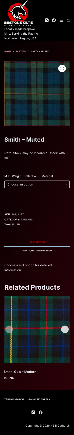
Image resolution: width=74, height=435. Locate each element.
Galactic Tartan (39, 399)
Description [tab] (37, 242)
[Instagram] (47, 20)
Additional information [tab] (37, 250)
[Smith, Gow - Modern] (37, 329)
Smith (16, 224)
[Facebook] (54, 20)
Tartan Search (14, 399)
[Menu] (61, 20)
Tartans (27, 219)
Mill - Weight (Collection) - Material (28, 176)
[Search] (68, 20)
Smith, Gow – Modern (20, 372)
